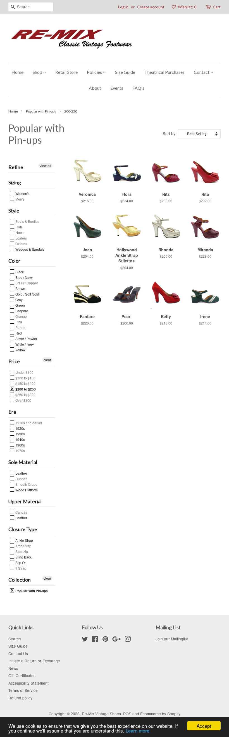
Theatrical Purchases (164, 72)
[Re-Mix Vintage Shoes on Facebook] (95, 640)
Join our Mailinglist (172, 638)
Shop (38, 72)
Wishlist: (186, 6)
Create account (150, 6)
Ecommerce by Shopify (160, 713)
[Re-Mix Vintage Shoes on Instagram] (128, 640)
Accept (204, 725)
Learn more (137, 730)
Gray (19, 299)
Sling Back (23, 557)
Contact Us (18, 653)
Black (19, 271)
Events (116, 88)
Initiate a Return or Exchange (34, 660)
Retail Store (66, 72)
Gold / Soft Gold (27, 294)
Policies (95, 72)
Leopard (21, 310)
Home (17, 72)
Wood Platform (26, 489)
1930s (20, 433)
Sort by (169, 133)
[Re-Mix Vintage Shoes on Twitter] (85, 640)
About (95, 88)
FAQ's (138, 88)
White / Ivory (24, 344)
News (13, 668)
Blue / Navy (24, 277)
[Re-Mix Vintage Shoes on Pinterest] (105, 640)
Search (14, 638)
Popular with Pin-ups (41, 111)
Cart (217, 6)
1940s (20, 439)
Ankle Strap (24, 540)
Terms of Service (23, 690)
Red (18, 333)
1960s (20, 445)
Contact (202, 72)
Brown (20, 288)
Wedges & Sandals (29, 249)
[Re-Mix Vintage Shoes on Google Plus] (116, 640)
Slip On (21, 562)
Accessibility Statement (28, 683)
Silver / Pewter (26, 338)
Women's (22, 193)
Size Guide (125, 72)
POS (127, 713)
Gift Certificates (21, 675)
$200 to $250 (25, 389)
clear (47, 359)
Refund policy (20, 698)
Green (20, 305)
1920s (20, 428)
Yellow (20, 349)
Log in (123, 6)
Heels (19, 232)
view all (45, 165)
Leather (21, 473)
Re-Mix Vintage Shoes (101, 713)
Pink (18, 321)
